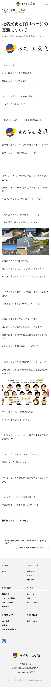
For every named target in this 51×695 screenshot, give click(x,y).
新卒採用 (5, 594)
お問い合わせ (32, 621)
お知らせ (41, 36)
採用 (29, 598)
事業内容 (30, 571)
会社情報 (5, 621)
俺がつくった (32, 602)
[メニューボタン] (46, 4)
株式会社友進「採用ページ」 (15, 520)
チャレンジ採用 (8, 598)
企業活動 (5, 625)
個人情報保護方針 (9, 629)
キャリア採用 (7, 602)
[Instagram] (4, 641)
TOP (4, 571)
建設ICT (30, 575)
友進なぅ (34, 36)
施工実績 (30, 579)
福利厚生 (5, 606)
